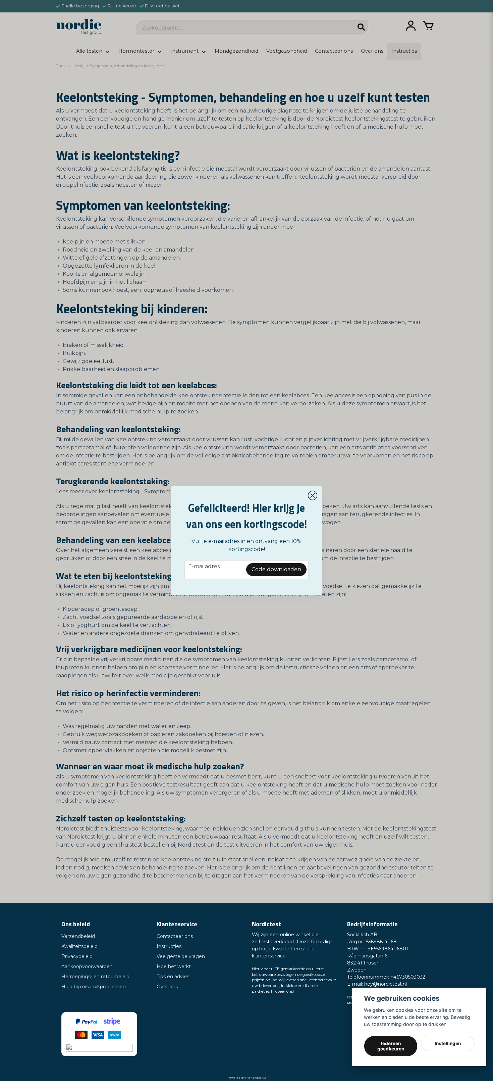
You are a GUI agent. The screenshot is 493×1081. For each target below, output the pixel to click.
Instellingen (448, 1043)
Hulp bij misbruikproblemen (93, 987)
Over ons (167, 987)
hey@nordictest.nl (385, 984)
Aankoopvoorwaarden (87, 966)
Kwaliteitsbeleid (79, 946)
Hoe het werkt (174, 966)
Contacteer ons (175, 936)
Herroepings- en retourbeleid (95, 977)
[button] (313, 496)
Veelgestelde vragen (181, 956)
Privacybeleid (77, 956)
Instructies (169, 946)
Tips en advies (173, 977)
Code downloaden (276, 569)
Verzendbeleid (78, 936)
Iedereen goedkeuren (390, 1046)
